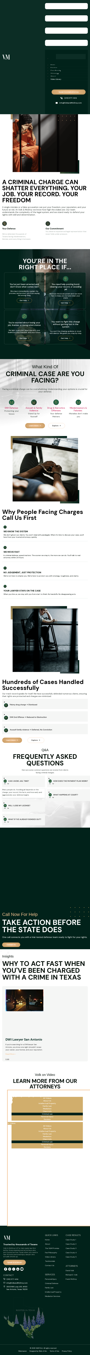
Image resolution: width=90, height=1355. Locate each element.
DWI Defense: (11, 407)
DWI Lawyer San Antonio (23, 1039)
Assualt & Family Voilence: (34, 409)
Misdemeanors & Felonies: (78, 409)
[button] (66, 25)
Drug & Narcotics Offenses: (56, 409)
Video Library (55, 79)
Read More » (10, 1054)
